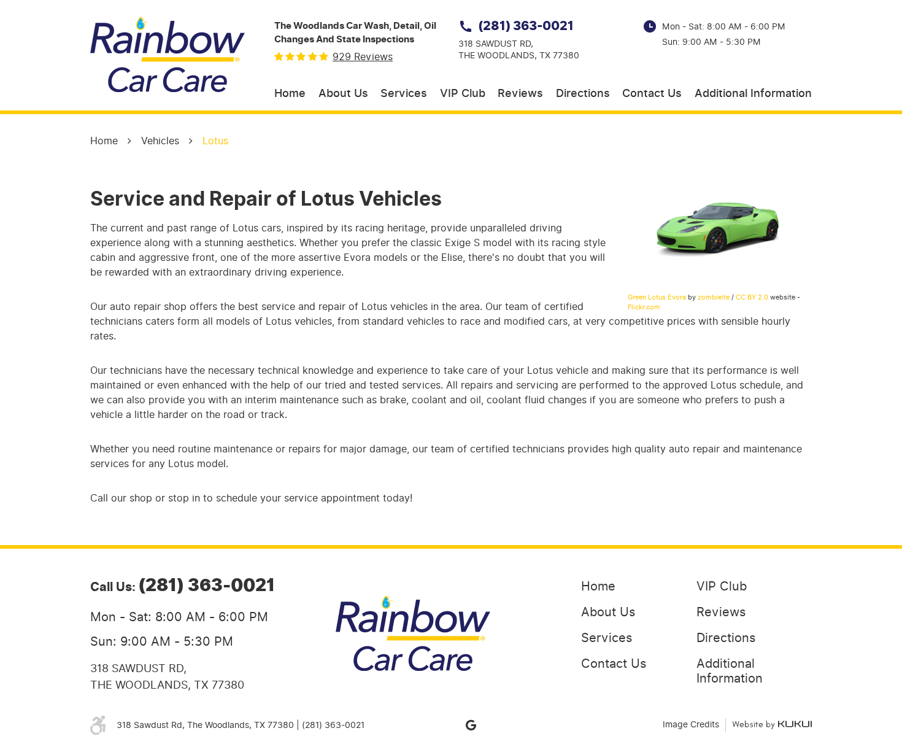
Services (403, 94)
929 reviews (363, 57)
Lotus (215, 141)
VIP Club (462, 94)
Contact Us (652, 94)
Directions (583, 94)
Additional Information (753, 94)
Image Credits (691, 724)
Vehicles (160, 141)
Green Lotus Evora (657, 297)
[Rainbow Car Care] (167, 54)
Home (290, 94)
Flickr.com (644, 307)
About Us (343, 94)
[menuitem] (290, 94)
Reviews (520, 94)
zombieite (714, 297)
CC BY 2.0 (752, 297)
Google (470, 725)
